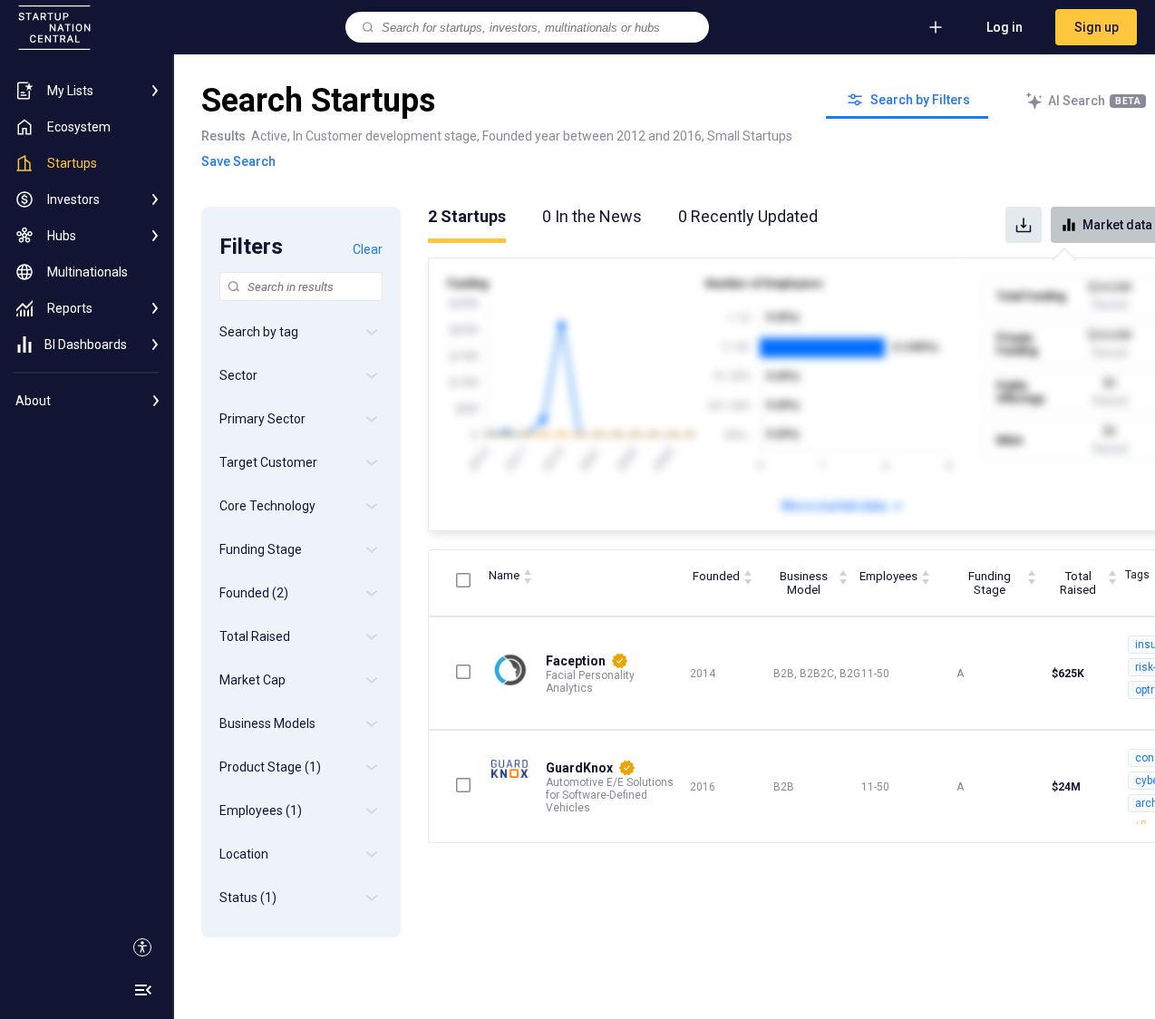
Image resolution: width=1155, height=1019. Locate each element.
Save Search (238, 161)
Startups (467, 216)
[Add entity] (935, 27)
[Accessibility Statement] (142, 947)
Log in (1004, 27)
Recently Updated (748, 216)
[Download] (1023, 225)
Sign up (1096, 27)
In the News (592, 216)
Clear (368, 249)
